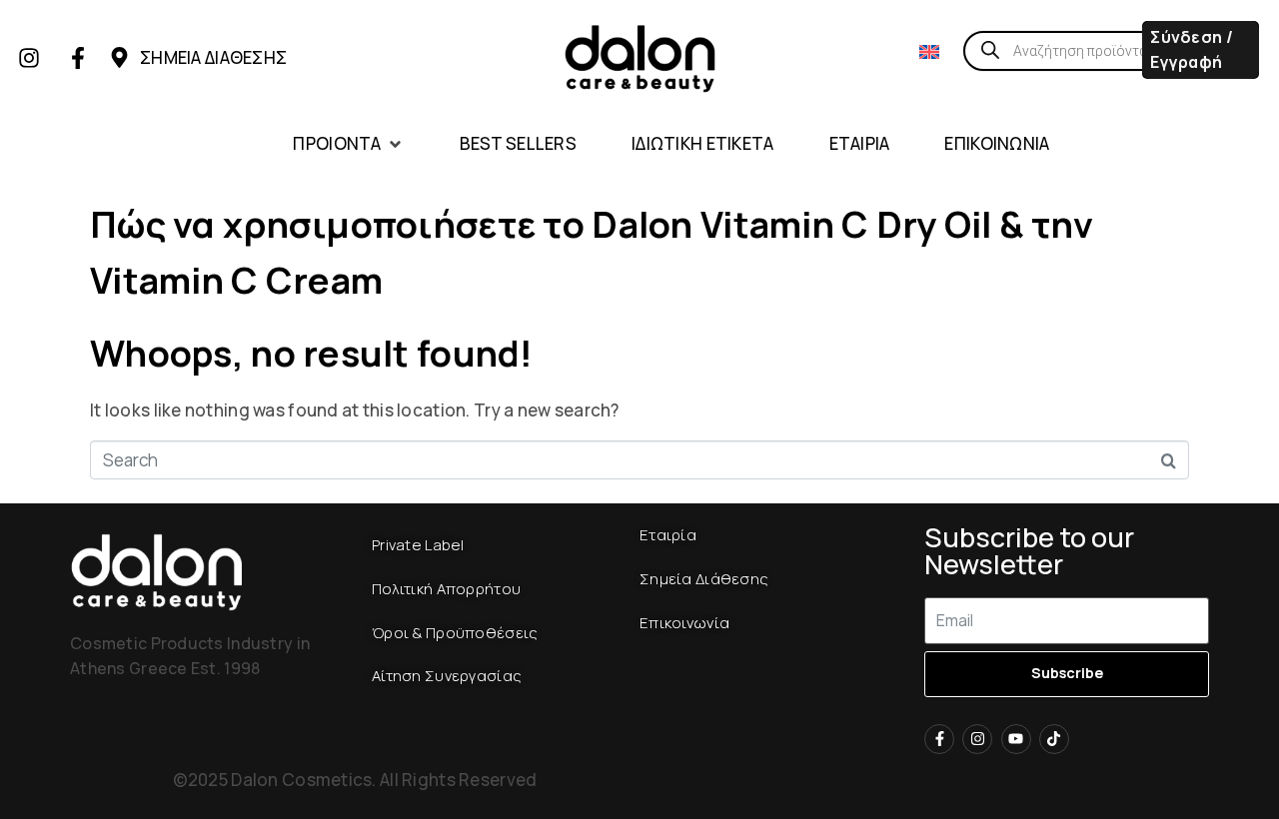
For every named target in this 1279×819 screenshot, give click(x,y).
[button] (348, 144)
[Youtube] (1016, 739)
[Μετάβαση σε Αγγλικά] (929, 51)
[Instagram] (29, 58)
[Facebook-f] (78, 58)
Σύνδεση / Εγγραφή (1191, 49)
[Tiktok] (1054, 739)
